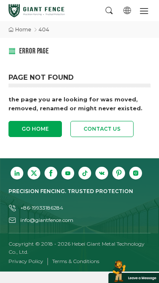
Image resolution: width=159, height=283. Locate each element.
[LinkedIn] (17, 173)
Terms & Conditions (75, 261)
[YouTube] (67, 173)
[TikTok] (84, 173)
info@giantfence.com (46, 220)
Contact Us (102, 129)
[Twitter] (34, 173)
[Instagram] (135, 173)
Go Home (35, 129)
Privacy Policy (25, 261)
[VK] (101, 173)
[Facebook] (51, 173)
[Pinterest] (118, 173)
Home (23, 29)
